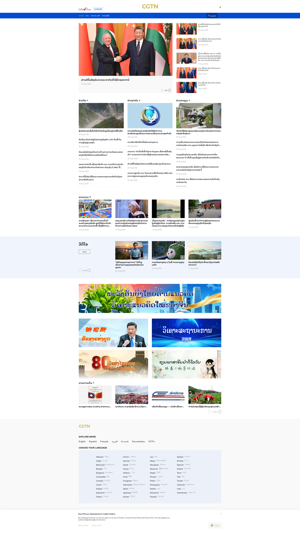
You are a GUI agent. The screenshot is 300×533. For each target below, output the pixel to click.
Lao (153, 457)
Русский (125, 441)
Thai (181, 477)
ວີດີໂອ (83, 244)
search (213, 15)
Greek (129, 465)
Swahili (184, 469)
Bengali (101, 469)
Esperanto (104, 493)
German (129, 461)
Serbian (183, 457)
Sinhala (183, 461)
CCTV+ (151, 441)
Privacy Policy (83, 525)
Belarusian (105, 465)
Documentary (138, 441)
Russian (157, 497)
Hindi (127, 477)
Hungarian (130, 481)
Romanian (157, 493)
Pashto (155, 489)
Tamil (181, 473)
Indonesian (134, 485)
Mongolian (158, 465)
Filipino (102, 497)
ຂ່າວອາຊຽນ (182, 100)
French (129, 457)
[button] (162, 90)
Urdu (181, 489)
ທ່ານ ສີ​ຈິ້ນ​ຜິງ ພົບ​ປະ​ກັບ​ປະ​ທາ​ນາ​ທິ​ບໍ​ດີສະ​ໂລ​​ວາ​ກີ (209, 69)
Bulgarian (104, 473)
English (82, 441)
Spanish (183, 465)
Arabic (101, 461)
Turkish (183, 481)
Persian (156, 477)
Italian (128, 489)
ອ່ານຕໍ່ (84, 251)
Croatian (103, 481)
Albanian (102, 457)
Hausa (128, 469)
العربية (115, 441)
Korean (129, 497)
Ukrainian (185, 485)
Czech (101, 485)
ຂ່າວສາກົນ (133, 100)
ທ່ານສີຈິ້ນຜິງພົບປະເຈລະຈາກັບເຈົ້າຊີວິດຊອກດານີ (209, 25)
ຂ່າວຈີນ (82, 100)
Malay (158, 461)
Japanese (130, 493)
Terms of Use (97, 525)
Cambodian (102, 477)
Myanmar (159, 469)
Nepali (155, 473)
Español (93, 441)
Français (104, 441)
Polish (155, 481)
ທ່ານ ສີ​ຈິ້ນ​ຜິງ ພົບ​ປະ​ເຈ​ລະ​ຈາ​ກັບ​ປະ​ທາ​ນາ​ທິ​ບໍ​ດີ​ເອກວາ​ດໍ (209, 39)
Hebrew (129, 473)
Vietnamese (186, 493)
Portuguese (158, 485)
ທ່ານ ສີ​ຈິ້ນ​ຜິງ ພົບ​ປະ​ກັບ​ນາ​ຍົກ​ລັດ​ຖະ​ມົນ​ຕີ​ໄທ (209, 83)
